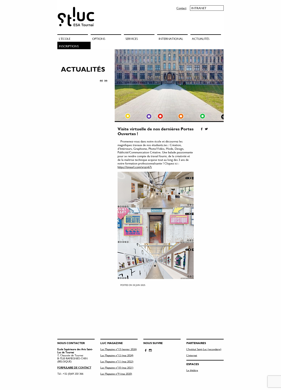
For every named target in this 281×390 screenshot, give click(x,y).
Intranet (198, 8)
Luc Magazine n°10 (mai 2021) (116, 367)
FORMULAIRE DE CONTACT (74, 367)
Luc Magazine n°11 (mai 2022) (116, 361)
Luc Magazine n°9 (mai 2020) (116, 374)
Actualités (200, 38)
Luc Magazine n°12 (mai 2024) (116, 355)
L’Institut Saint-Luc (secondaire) (203, 349)
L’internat (191, 355)
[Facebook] (201, 129)
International (171, 38)
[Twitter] (206, 129)
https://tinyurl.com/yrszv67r (135, 167)
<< (101, 80)
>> (105, 80)
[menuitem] (74, 38)
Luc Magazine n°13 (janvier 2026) (118, 349)
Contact (181, 8)
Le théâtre (192, 370)
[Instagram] (150, 350)
